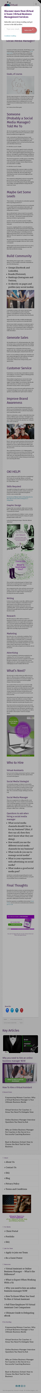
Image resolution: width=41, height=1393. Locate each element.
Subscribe (28, 30)
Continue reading (10, 36)
